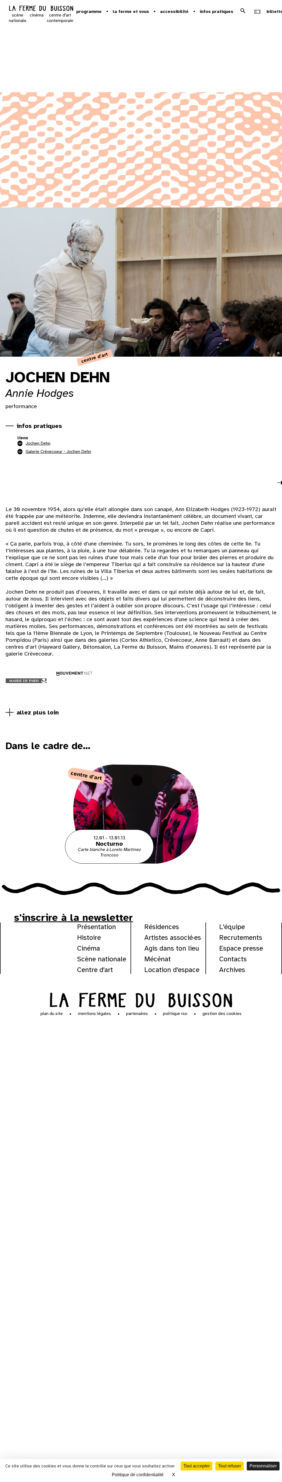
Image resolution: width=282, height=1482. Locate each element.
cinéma (37, 15)
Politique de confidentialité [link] (138, 1474)
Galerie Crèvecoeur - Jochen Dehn (58, 451)
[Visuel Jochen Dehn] (31, 484)
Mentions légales (94, 1013)
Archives (232, 969)
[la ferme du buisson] (41, 9)
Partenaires (137, 1013)
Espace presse (241, 948)
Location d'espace (171, 969)
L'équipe (232, 927)
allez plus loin (38, 712)
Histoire (89, 937)
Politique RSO (175, 1013)
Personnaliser (263, 1466)
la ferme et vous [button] (131, 11)
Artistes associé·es (172, 937)
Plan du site (51, 1013)
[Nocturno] (141, 862)
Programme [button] (89, 11)
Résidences (161, 927)
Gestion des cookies (222, 1013)
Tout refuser (229, 1466)
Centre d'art (95, 969)
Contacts (233, 959)
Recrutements (240, 937)
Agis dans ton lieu (171, 948)
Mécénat (157, 959)
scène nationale (17, 17)
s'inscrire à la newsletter (73, 917)
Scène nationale (101, 959)
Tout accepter (196, 1466)
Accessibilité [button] (174, 11)
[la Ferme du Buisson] (141, 999)
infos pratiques (39, 426)
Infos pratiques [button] (216, 11)
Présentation (96, 927)
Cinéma (88, 948)
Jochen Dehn (38, 443)
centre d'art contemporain (60, 17)
